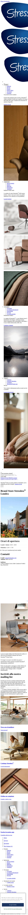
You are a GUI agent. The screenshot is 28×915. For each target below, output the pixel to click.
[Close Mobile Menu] (4, 83)
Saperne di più (7, 104)
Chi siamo (6, 306)
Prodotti (6, 84)
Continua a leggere (8, 325)
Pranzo (8, 89)
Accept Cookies (13, 904)
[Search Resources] (16, 475)
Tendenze (9, 189)
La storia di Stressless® (12, 309)
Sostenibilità (10, 311)
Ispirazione (6, 181)
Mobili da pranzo (13, 478)
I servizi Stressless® (9, 392)
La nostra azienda (11, 314)
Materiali (9, 186)
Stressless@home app (12, 384)
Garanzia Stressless (11, 381)
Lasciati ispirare (7, 199)
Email (2, 688)
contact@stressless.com (10, 558)
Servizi (5, 378)
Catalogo (9, 379)
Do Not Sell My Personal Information (13, 909)
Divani (8, 87)
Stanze (8, 184)
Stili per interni (10, 183)
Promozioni (10, 187)
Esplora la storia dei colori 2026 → (9, 479)
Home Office (10, 90)
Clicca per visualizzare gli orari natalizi (11, 550)
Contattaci (9, 382)
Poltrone (9, 86)
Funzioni (9, 93)
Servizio (9, 312)
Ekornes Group (10, 886)
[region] (13, 903)
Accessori (9, 92)
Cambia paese (10, 882)
